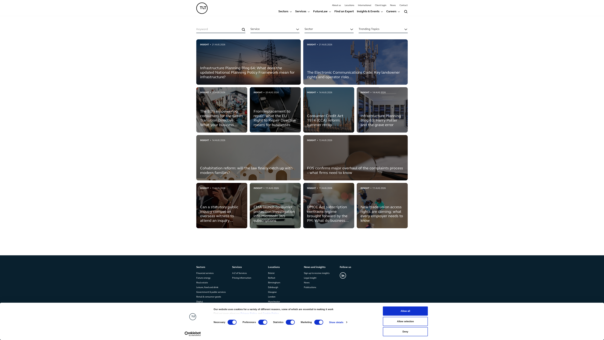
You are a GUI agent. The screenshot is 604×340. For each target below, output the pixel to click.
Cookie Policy (271, 313)
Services (300, 11)
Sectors (283, 11)
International (364, 5)
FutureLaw (320, 11)
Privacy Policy (248, 313)
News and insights (314, 267)
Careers (391, 11)
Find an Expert (344, 11)
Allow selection (405, 321)
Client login (380, 5)
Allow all (405, 311)
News (393, 5)
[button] (285, 12)
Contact (404, 5)
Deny (405, 331)
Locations (349, 5)
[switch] (262, 322)
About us (336, 5)
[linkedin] (343, 275)
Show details (336, 322)
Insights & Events (368, 11)
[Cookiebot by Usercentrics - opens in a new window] (193, 334)
